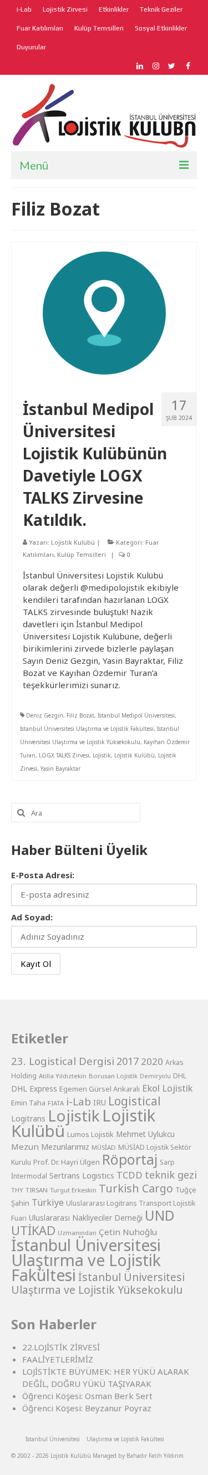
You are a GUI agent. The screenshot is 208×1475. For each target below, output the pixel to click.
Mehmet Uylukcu (145, 1134)
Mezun (25, 1146)
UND (160, 1215)
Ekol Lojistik (167, 1088)
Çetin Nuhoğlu (128, 1231)
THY (17, 1190)
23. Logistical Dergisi (62, 1061)
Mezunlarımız (65, 1146)
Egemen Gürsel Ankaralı (99, 1089)
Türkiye (48, 1202)
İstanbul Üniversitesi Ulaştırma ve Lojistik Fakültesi (87, 729)
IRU (99, 1103)
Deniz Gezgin (44, 715)
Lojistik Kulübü (73, 542)
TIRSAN (37, 1190)
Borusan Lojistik (113, 1076)
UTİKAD (33, 1230)
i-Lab (78, 1101)
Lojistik (102, 755)
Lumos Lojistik (90, 1134)
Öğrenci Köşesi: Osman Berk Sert (87, 1395)
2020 (152, 1061)
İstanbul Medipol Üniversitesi (136, 715)
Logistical (134, 1101)
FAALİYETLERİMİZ (57, 1359)
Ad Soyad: (32, 917)
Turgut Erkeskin (73, 1190)
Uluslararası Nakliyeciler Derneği (86, 1218)
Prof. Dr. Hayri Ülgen (66, 1162)
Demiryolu (155, 1076)
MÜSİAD (104, 1147)
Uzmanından (77, 1232)
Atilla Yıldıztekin (63, 1076)
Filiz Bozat (80, 715)
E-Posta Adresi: (42, 874)
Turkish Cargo (136, 1188)
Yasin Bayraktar (60, 768)
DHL (179, 1075)
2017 (127, 1061)
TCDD (129, 1175)
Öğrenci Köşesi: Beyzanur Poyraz (86, 1407)
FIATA (56, 1103)
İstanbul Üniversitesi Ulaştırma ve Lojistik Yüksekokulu (98, 1283)
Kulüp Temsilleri (81, 554)
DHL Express (34, 1088)
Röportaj (130, 1159)
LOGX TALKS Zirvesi (64, 755)
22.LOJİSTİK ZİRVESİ (61, 1347)
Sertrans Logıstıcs (81, 1175)
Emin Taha (28, 1103)
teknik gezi (171, 1174)
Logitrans (28, 1118)
